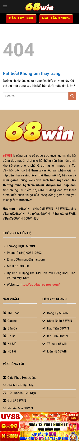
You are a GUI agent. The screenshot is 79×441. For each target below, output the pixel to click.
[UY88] (39, 416)
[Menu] (5, 6)
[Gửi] (72, 96)
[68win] (39, 6)
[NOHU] (39, 436)
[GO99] (39, 426)
